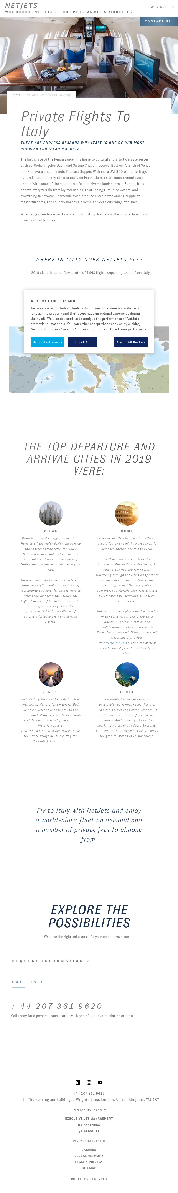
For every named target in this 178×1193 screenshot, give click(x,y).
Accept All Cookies (130, 342)
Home (16, 95)
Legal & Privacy (89, 1162)
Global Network (89, 1156)
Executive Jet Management (89, 1118)
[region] (89, 322)
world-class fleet (67, 820)
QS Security (89, 1131)
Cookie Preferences (89, 1179)
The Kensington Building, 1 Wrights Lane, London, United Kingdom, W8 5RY (93, 1099)
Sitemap (89, 1168)
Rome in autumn (118, 642)
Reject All (82, 342)
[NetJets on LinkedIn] (78, 1082)
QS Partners (89, 1124)
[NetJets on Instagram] (89, 1082)
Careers (89, 1149)
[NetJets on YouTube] (100, 1082)
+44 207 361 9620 (89, 1093)
